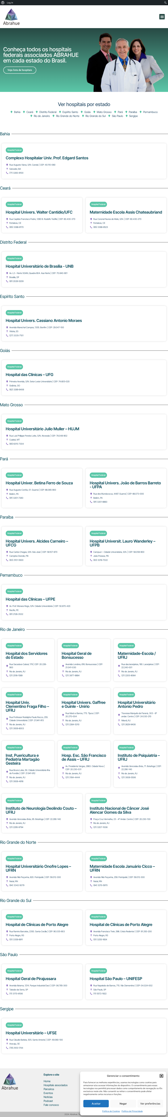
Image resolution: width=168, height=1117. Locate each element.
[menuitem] (3, 2)
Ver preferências (150, 1103)
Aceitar (96, 1103)
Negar (123, 1103)
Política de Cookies (111, 1111)
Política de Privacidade (132, 1111)
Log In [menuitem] (10, 2)
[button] (161, 1076)
